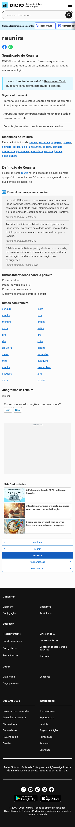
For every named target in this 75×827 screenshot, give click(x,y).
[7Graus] (29, 807)
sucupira (7, 373)
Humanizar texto (49, 640)
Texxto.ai (44, 656)
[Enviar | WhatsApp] (10, 47)
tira (4, 334)
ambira (6, 315)
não (17, 409)
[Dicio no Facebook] (51, 789)
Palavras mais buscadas (16, 711)
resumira (36, 146)
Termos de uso (47, 711)
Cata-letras (9, 676)
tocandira (43, 354)
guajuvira (43, 360)
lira (39, 334)
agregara (56, 142)
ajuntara (7, 146)
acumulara (37, 151)
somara (48, 151)
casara (33, 142)
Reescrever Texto (55, 81)
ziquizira (7, 347)
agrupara (18, 146)
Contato (44, 724)
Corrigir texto (10, 648)
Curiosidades (10, 730)
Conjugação (9, 613)
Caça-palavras (10, 683)
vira (4, 341)
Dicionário (8, 606)
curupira (7, 309)
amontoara (8, 151)
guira (40, 309)
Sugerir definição (49, 730)
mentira (6, 321)
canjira (41, 347)
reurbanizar (37, 568)
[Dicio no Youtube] (30, 789)
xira (40, 373)
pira (40, 315)
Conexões (45, 676)
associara (44, 142)
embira (6, 367)
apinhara (57, 146)
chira (5, 380)
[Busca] (68, 14)
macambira (44, 367)
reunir (24, 172)
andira (41, 321)
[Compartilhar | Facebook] (4, 47)
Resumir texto (10, 655)
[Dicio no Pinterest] (44, 789)
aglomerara (22, 151)
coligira (47, 146)
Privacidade (46, 736)
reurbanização (37, 561)
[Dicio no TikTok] (37, 789)
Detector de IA (47, 633)
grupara (67, 142)
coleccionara (9, 155)
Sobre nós (45, 749)
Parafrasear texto (12, 641)
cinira (5, 354)
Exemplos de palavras (14, 717)
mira (4, 360)
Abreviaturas (10, 724)
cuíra (40, 341)
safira (41, 328)
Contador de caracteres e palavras (53, 648)
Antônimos (45, 613)
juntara (58, 151)
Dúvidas (7, 743)
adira (27, 146)
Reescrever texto (12, 633)
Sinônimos (45, 606)
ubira (5, 328)
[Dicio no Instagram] (23, 789)
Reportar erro (47, 717)
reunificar (37, 542)
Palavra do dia (10, 736)
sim (8, 409)
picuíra (41, 380)
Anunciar (44, 743)
